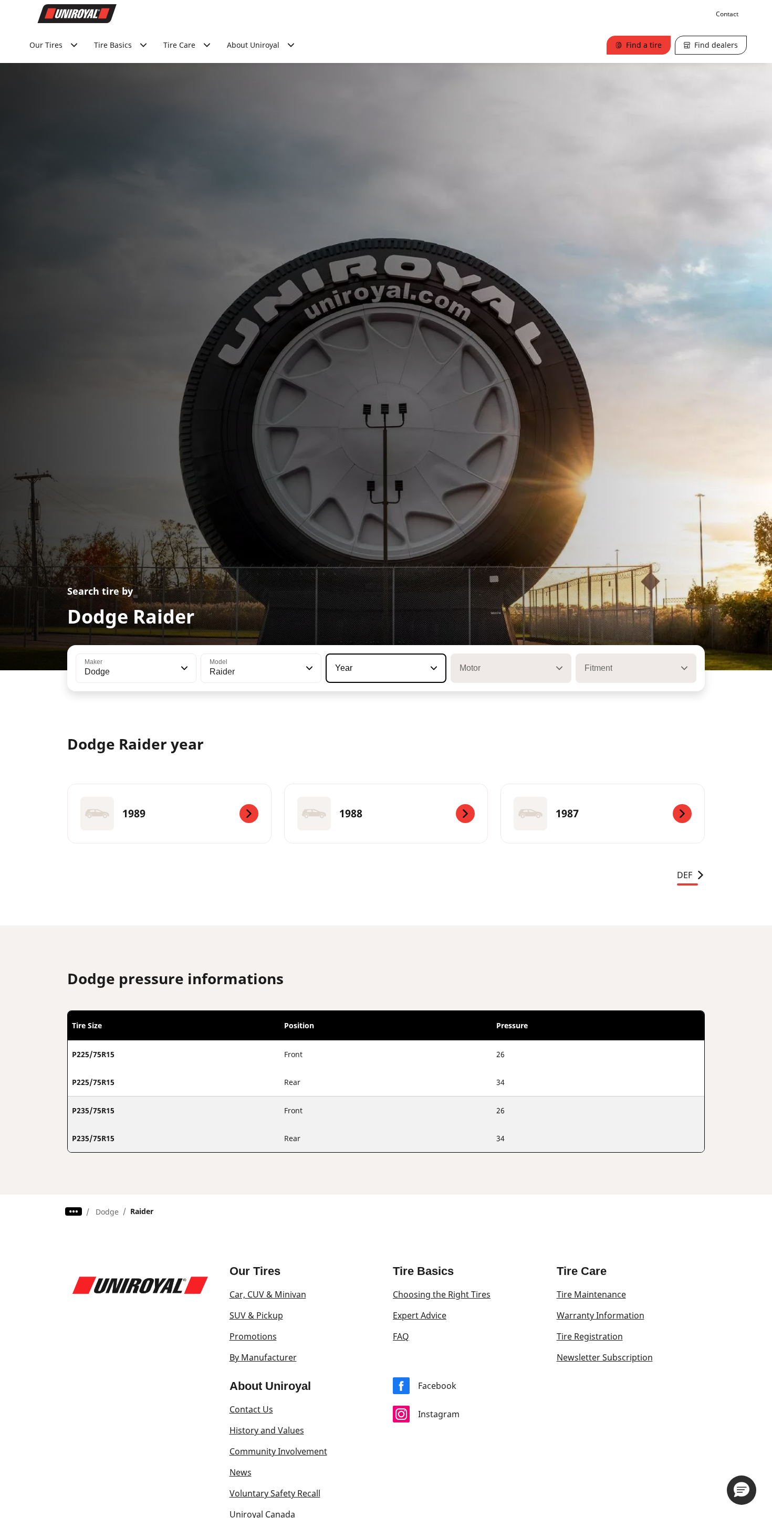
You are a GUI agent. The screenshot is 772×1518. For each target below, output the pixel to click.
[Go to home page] (77, 13)
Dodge (107, 1212)
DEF (684, 875)
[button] (183, 668)
